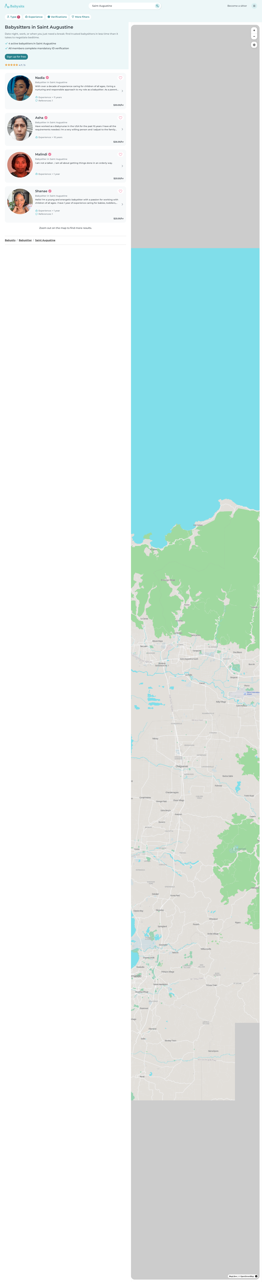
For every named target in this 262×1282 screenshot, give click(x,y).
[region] (195, 652)
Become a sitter (237, 5)
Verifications (58, 16)
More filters (81, 16)
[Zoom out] (254, 36)
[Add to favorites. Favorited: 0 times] (120, 77)
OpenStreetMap (247, 1276)
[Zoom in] (254, 30)
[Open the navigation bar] (254, 6)
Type (14, 16)
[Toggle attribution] (256, 1276)
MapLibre (233, 1276)
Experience (35, 16)
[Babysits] (14, 5)
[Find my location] (254, 45)
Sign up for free (16, 56)
